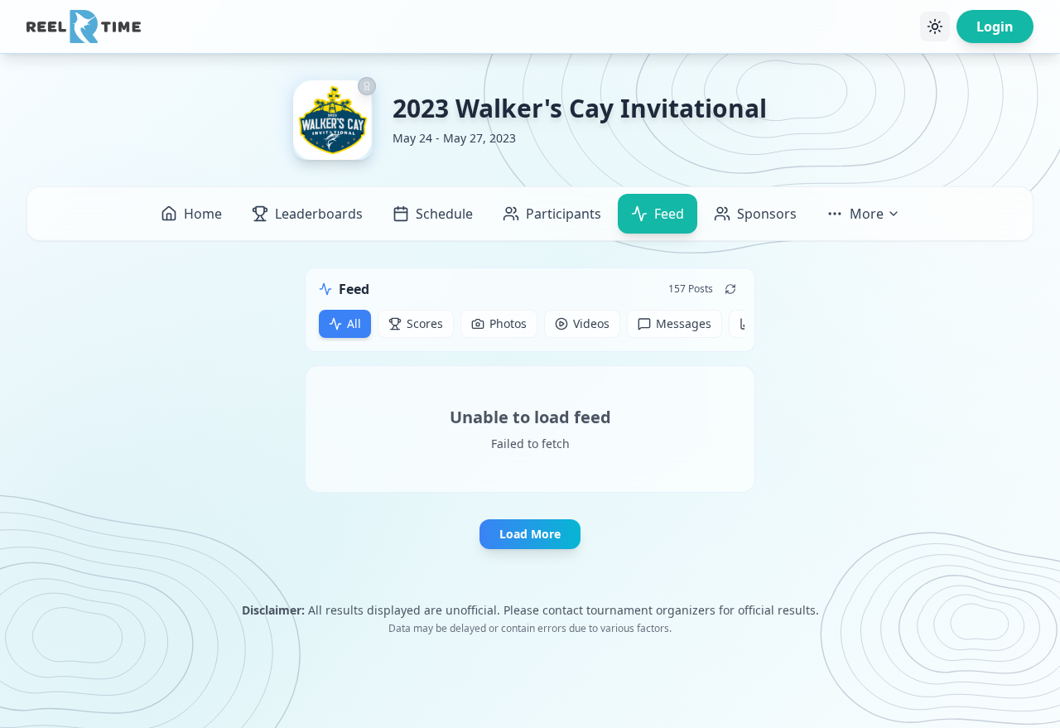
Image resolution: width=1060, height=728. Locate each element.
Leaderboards (319, 214)
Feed (669, 214)
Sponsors (767, 214)
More (867, 214)
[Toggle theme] (935, 26)
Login (995, 26)
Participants (563, 214)
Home (203, 214)
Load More (530, 534)
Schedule (444, 214)
